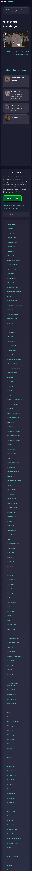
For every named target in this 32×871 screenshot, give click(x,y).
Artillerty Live (11, 629)
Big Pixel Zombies (12, 856)
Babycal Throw (11, 703)
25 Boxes (10, 355)
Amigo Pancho (11, 530)
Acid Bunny (10, 310)
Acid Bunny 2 (11, 449)
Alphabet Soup (11, 517)
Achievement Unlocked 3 (14, 440)
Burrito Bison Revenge (14, 292)
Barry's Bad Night (12, 762)
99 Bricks (10, 386)
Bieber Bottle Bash (13, 852)
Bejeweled (10, 825)
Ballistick (9, 744)
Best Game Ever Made (14, 839)
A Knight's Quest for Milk (14, 400)
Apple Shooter (11, 602)
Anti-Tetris (10, 593)
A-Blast (9, 391)
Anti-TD (9, 589)
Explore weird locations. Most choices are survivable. (19, 84)
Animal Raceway (12, 562)
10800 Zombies (12, 265)
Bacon (9, 712)
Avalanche (10, 670)
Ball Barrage (10, 735)
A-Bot (9, 395)
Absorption (10, 422)
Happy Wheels (11, 224)
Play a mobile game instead (20, 54)
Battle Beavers (11, 776)
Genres (7, 12)
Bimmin (9, 861)
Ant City (9, 571)
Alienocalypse (11, 512)
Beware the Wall (12, 843)
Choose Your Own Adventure (17, 79)
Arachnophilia (11, 611)
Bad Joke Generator (13, 721)
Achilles (9, 445)
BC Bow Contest (12, 794)
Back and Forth (11, 708)
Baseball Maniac (12, 771)
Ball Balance (10, 731)
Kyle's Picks (21, 206)
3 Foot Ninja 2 (11, 332)
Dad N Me (10, 296)
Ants (8, 598)
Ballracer (9, 748)
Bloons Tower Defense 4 (14, 260)
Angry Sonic (10, 557)
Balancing (10, 726)
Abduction (10, 409)
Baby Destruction (12, 695)
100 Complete (11, 346)
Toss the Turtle (11, 238)
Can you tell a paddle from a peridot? (18, 109)
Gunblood (10, 229)
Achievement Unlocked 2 (14, 436)
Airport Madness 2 (12, 499)
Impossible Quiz (12, 319)
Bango (9, 757)
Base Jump (10, 766)
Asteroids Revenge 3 (13, 643)
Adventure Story (12, 476)
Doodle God (10, 328)
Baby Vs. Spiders (12, 699)
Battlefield (10, 785)
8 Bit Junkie (10, 377)
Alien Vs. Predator (12, 508)
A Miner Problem (12, 404)
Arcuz (8, 620)
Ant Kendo (10, 575)
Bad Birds (10, 717)
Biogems (9, 865)
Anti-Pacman (11, 584)
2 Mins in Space (12, 350)
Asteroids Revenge (13, 638)
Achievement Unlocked (14, 431)
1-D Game (10, 337)
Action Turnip (11, 467)
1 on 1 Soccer (11, 341)
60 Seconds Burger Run (14, 305)
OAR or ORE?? (16, 105)
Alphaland (10, 521)
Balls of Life (10, 753)
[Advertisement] (16, 146)
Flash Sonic (10, 251)
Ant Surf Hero (11, 580)
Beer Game (10, 821)
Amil (8, 539)
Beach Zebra (10, 798)
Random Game (14, 12)
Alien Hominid (11, 278)
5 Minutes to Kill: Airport (14, 359)
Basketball (10, 323)
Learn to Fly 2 (11, 274)
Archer (9, 616)
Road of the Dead (12, 287)
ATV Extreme (11, 661)
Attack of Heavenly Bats (14, 656)
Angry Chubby (11, 548)
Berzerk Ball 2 (11, 834)
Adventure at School (13, 472)
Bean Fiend (10, 802)
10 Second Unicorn (12, 314)
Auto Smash (10, 665)
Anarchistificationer (12, 544)
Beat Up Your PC (12, 301)
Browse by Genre (9, 206)
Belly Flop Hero (12, 830)
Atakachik (10, 647)
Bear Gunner (10, 807)
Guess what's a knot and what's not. (18, 121)
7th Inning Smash (12, 373)
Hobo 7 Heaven (12, 269)
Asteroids (10, 634)
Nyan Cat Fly (11, 247)
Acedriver (10, 427)
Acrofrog (9, 458)
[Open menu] (29, 2)
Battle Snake (11, 780)
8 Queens (10, 382)
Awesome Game (12, 679)
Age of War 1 (11, 283)
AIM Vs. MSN (11, 490)
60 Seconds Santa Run (14, 368)
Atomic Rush (11, 652)
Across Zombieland (13, 463)
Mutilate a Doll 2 (12, 242)
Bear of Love (11, 811)
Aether (9, 485)
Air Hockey (10, 494)
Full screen (10, 51)
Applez (9, 607)
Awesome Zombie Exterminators (12, 684)
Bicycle (9, 847)
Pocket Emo (10, 233)
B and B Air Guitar (12, 690)
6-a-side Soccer (12, 364)
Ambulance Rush (12, 526)
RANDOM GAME (12, 199)
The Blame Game (17, 92)
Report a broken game (22, 51)
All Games (22, 10)
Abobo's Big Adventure (14, 413)
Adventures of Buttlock (14, 481)
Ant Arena (10, 566)
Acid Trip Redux (11, 454)
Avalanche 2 (10, 674)
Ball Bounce (10, 740)
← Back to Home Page (11, 10)
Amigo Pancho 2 (12, 535)
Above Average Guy (13, 418)
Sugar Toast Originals (10, 208)
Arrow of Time (11, 625)
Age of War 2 (11, 256)
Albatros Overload (12, 503)
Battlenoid (10, 789)
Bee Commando (12, 816)
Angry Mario (10, 553)
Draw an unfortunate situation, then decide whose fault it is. (17, 96)
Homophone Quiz (17, 117)
